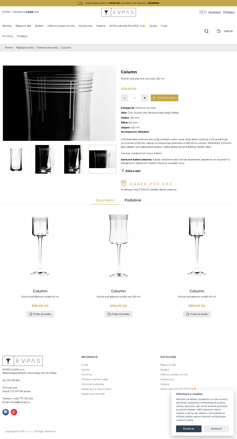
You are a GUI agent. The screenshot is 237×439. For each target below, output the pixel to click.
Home (9, 47)
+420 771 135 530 (23, 398)
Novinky (7, 25)
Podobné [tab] (133, 200)
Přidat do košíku (166, 97)
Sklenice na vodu (47, 47)
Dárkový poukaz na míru (174, 374)
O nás (164, 25)
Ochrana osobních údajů (94, 379)
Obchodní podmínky (92, 384)
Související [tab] (105, 200)
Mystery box (167, 379)
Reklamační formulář (93, 393)
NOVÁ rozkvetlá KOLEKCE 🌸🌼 (178, 389)
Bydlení (164, 369)
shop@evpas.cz (20, 402)
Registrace (214, 12)
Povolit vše (188, 428)
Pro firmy (7, 36)
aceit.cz (29, 431)
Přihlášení (229, 12)
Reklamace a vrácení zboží (96, 389)
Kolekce (164, 384)
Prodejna (22, 36)
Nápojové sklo (25, 47)
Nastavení (216, 428)
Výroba (153, 25)
